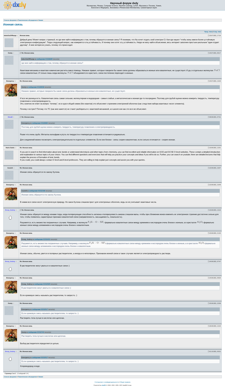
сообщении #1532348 (37, 191)
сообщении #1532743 (36, 332)
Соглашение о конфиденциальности (107, 382)
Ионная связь (13, 24)
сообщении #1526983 (40, 123)
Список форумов (10, 377)
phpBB (104, 385)
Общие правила (125, 382)
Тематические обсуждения (27, 377)
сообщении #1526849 (44, 59)
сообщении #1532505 (42, 284)
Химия (40, 377)
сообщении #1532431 (42, 239)
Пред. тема (208, 31)
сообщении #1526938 (36, 87)
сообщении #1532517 (40, 309)
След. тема (217, 31)
